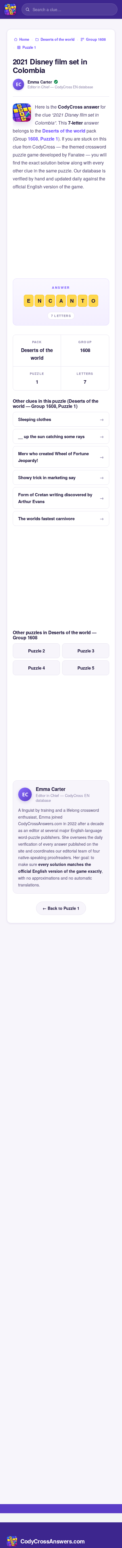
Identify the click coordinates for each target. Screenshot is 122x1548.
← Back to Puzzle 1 (61, 908)
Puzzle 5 (85, 668)
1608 (33, 138)
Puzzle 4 (36, 668)
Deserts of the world (63, 130)
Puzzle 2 (36, 651)
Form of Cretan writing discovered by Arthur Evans (55, 498)
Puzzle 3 (85, 651)
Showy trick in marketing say (46, 477)
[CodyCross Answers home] (10, 9)
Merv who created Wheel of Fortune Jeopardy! (53, 456)
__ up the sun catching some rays (51, 436)
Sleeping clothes (34, 419)
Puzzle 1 (49, 138)
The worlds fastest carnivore (46, 518)
